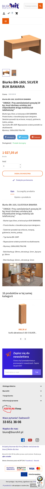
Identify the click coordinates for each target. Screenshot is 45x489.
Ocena (4, 94)
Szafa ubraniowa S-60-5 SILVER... (22, 332)
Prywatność (29, 461)
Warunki (36, 461)
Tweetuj (24, 137)
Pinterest (37, 137)
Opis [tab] (12, 191)
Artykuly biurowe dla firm (12, 446)
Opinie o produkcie (22, 197)
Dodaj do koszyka (23, 173)
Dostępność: (7, 143)
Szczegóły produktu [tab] (26, 191)
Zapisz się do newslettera (21, 354)
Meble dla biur (13, 449)
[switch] (40, 485)
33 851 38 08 (12, 422)
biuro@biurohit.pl (13, 432)
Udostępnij (10, 137)
